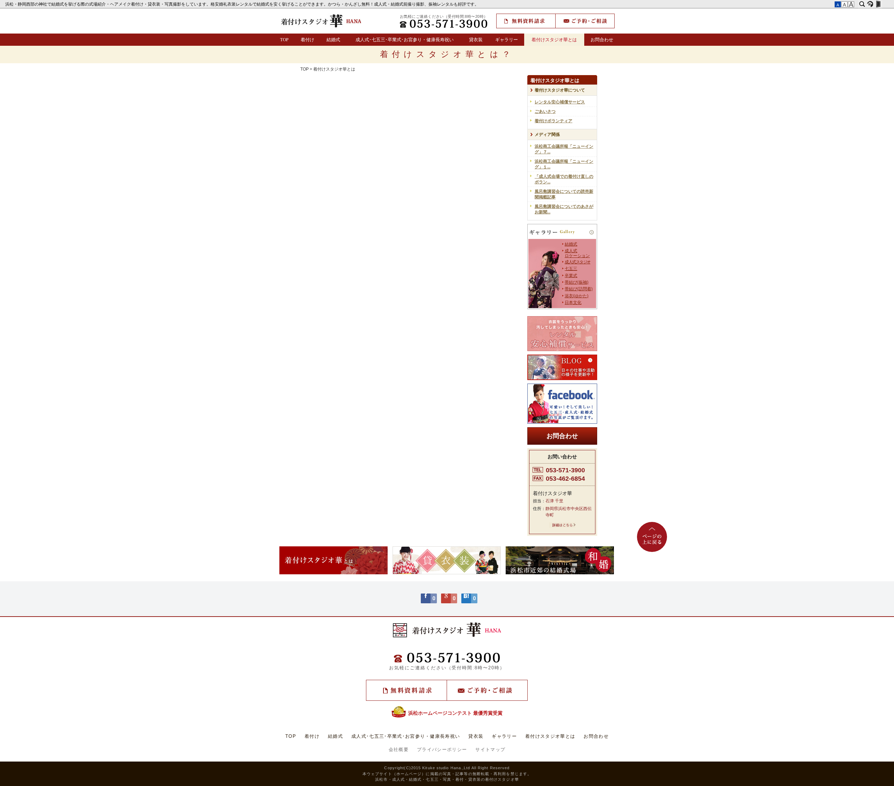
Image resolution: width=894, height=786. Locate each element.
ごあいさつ (545, 111)
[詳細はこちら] (562, 526)
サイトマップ (490, 749)
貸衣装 (476, 39)
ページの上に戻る (652, 537)
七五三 (571, 268)
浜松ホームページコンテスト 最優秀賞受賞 (455, 713)
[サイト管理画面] (878, 4)
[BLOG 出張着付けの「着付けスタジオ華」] (562, 367)
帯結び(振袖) (576, 282)
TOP (284, 39)
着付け (307, 39)
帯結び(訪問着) (579, 288)
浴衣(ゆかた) (576, 295)
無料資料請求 (526, 21)
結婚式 (333, 39)
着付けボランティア (553, 120)
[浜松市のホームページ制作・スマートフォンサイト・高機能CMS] (870, 4)
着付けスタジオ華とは (554, 39)
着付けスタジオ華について (560, 90)
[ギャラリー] (562, 232)
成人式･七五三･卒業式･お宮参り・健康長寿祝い (405, 39)
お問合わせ (602, 39)
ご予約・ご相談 (585, 21)
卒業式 (571, 275)
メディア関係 (547, 134)
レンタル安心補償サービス (560, 102)
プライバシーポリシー (442, 749)
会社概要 (399, 749)
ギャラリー (506, 39)
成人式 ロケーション (577, 253)
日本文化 (573, 302)
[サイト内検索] (862, 4)
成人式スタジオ (578, 262)
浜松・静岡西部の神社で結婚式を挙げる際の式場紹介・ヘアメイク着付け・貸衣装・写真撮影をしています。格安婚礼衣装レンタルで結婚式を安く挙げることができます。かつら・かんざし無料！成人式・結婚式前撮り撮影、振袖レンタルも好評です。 (242, 4)
